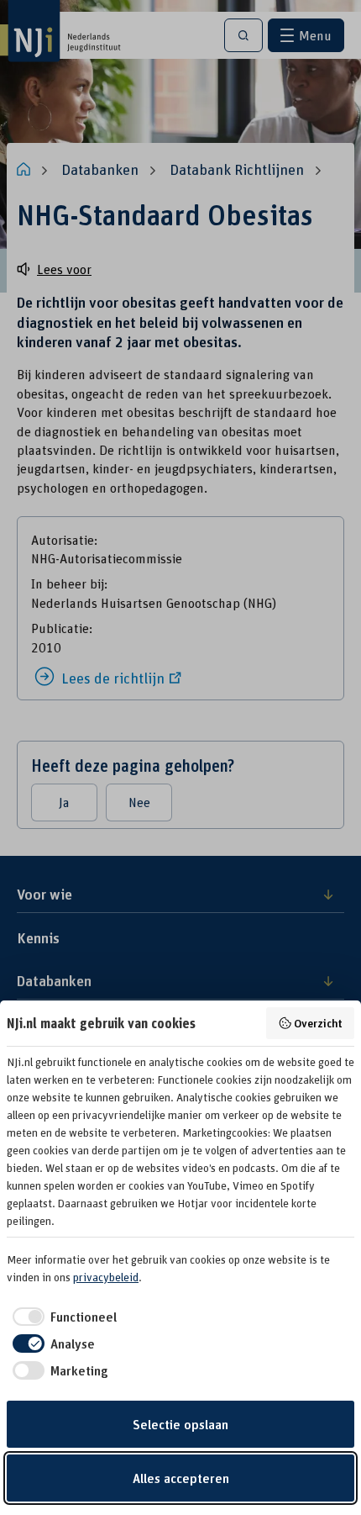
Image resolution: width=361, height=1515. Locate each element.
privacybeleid (106, 1277)
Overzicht (318, 1023)
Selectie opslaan (180, 1424)
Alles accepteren (181, 1478)
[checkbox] (62, 1316)
